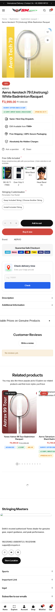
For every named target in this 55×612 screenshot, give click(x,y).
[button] (3, 3)
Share (28, 149)
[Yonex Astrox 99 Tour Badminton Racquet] (19, 411)
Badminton (14, 19)
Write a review (27, 343)
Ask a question (12, 149)
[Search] (44, 10)
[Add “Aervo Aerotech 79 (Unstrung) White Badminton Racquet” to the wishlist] (47, 32)
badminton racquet (29, 19)
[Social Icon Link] (4, 552)
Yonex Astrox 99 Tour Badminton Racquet (19, 437)
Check (27, 285)
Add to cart (37, 223)
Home (4, 19)
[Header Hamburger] (5, 10)
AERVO (5, 88)
